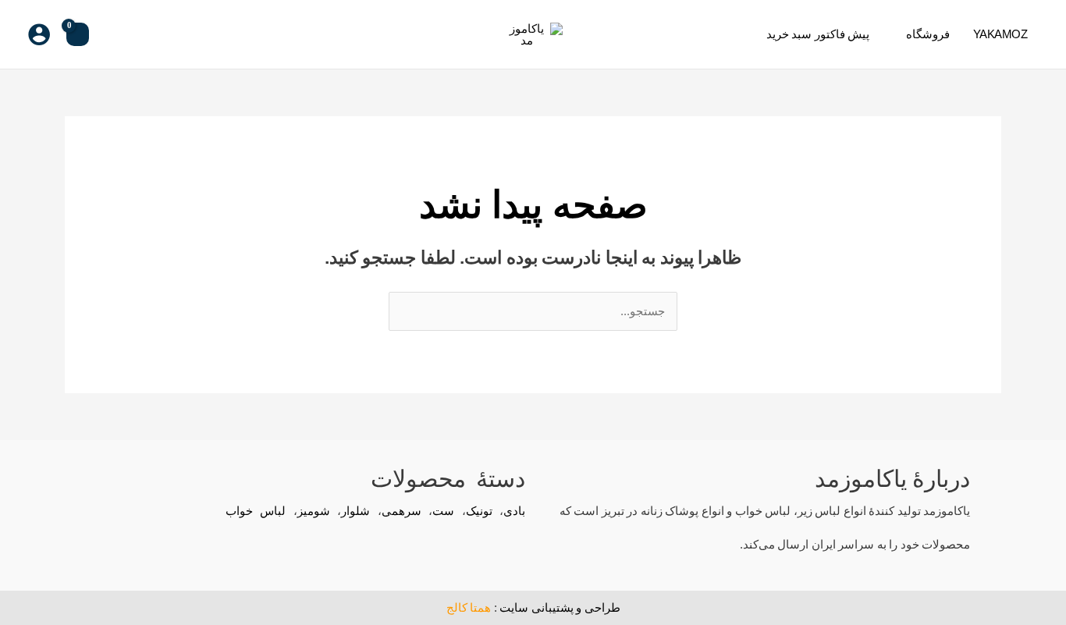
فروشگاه (928, 34)
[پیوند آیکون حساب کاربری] (39, 34)
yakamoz (1000, 34)
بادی (514, 510)
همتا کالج (469, 607)
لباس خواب (256, 510)
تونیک (479, 510)
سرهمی (401, 510)
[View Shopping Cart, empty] (77, 34)
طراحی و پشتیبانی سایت (559, 607)
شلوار (355, 510)
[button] (114, 34)
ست (443, 510)
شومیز (313, 510)
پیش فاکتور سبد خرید (818, 34)
